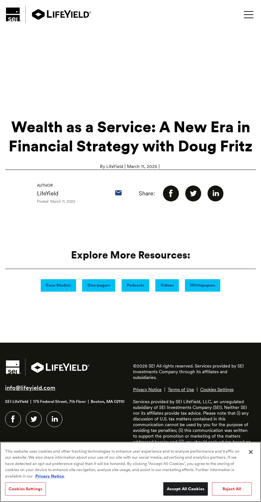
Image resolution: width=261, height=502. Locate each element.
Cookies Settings (217, 389)
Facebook (13, 419)
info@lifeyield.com (30, 387)
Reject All (231, 488)
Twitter (34, 419)
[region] (130, 472)
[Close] (251, 452)
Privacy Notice (147, 389)
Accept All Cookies (185, 488)
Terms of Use (181, 389)
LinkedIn (54, 419)
